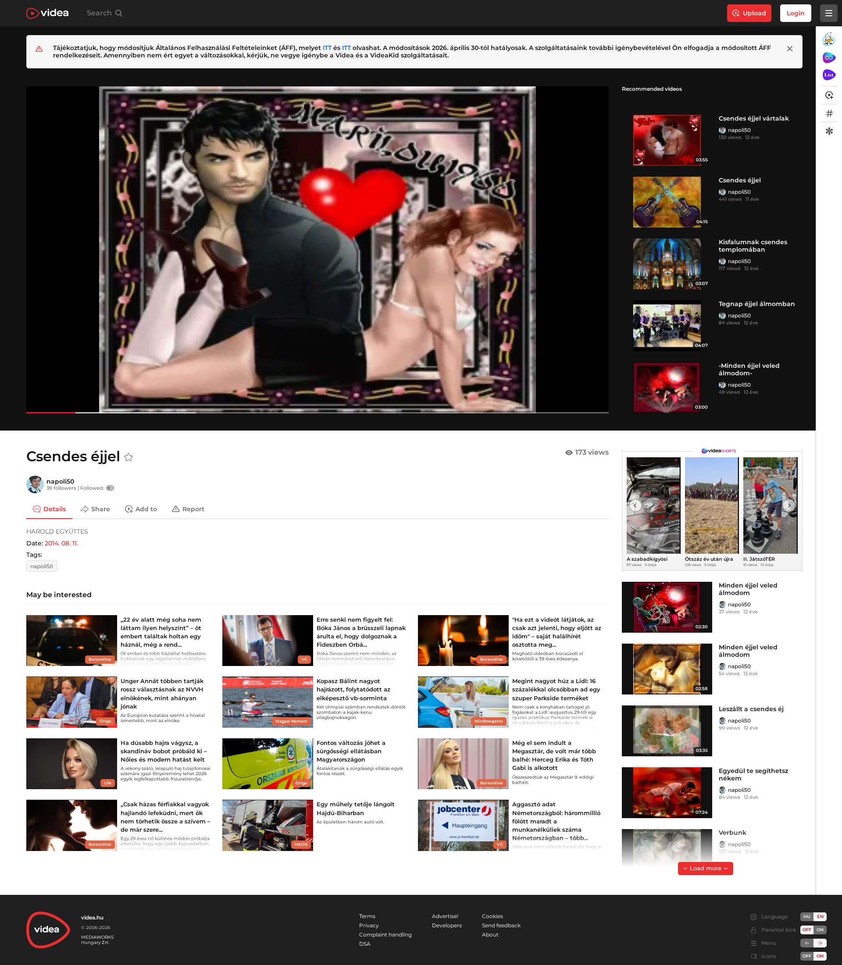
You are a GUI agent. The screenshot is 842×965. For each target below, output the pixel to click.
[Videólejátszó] (317, 249)
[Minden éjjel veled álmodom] (667, 607)
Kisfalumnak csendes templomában (753, 245)
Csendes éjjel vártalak (754, 118)
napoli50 (739, 130)
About (490, 934)
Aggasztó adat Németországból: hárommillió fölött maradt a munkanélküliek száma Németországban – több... (556, 821)
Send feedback (501, 925)
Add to (146, 509)
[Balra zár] (806, 943)
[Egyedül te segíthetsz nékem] (667, 792)
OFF (807, 956)
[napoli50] (722, 130)
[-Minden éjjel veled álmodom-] (667, 387)
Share (100, 509)
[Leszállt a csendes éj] (667, 730)
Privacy (369, 925)
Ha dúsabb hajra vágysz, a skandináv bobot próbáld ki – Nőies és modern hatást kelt (164, 751)
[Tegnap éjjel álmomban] (667, 325)
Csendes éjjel (740, 180)
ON (820, 930)
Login (796, 13)
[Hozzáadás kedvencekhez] (128, 457)
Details (54, 509)
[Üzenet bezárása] (789, 48)
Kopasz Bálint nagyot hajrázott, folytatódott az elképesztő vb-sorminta (353, 689)
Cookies (492, 916)
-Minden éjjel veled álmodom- (749, 369)
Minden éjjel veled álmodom (748, 589)
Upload (754, 13)
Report (193, 509)
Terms (367, 916)
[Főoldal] (47, 13)
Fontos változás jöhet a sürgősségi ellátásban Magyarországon (351, 751)
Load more (705, 868)
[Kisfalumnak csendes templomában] (667, 264)
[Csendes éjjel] (667, 202)
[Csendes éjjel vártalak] (667, 140)
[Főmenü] (829, 13)
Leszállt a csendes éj (751, 709)
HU (806, 916)
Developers (447, 925)
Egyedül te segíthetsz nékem (753, 774)
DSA (365, 943)
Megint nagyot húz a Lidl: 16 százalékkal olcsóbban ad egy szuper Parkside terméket (556, 689)
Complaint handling (385, 934)
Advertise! (445, 916)
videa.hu (92, 917)
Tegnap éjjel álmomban (757, 304)
